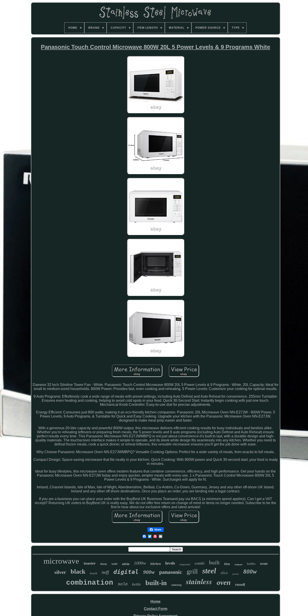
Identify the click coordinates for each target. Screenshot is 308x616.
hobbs (251, 563)
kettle (136, 584)
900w (149, 572)
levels (170, 563)
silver (60, 572)
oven (224, 582)
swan (264, 563)
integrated (184, 564)
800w (250, 571)
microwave (61, 561)
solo (123, 584)
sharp (103, 564)
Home (155, 601)
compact (238, 564)
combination (89, 583)
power (235, 573)
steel (209, 571)
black (78, 571)
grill (192, 571)
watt (114, 563)
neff (105, 572)
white (125, 564)
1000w (140, 563)
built (214, 562)
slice (224, 572)
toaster (90, 563)
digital (126, 571)
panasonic (170, 572)
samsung (176, 584)
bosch (93, 573)
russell (240, 584)
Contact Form (155, 609)
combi (200, 563)
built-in (156, 582)
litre (227, 564)
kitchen (155, 563)
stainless (199, 581)
